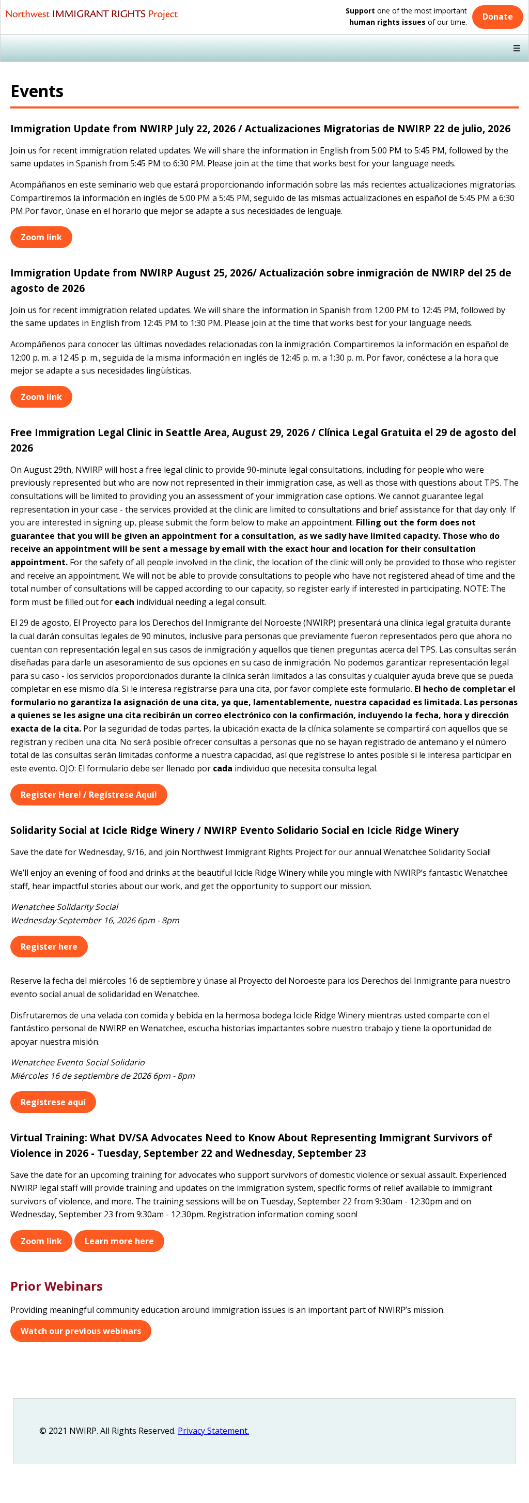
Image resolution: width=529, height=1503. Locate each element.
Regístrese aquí (53, 1102)
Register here (49, 946)
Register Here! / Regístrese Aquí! (89, 794)
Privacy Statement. (213, 1430)
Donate (498, 16)
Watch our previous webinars (81, 1331)
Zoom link (41, 237)
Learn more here (119, 1241)
